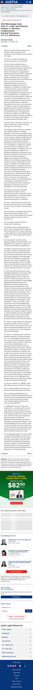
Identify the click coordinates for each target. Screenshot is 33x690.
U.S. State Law (7, 649)
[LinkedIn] (8, 666)
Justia (2, 5)
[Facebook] (13, 666)
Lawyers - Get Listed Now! (17, 616)
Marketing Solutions (9, 656)
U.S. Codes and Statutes (16, 5)
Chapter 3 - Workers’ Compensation (10, 10)
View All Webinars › (16, 571)
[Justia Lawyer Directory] (25, 666)
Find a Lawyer (6, 604)
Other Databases (7, 653)
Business (5, 637)
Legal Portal (16, 672)
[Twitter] (22, 666)
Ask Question (16, 597)
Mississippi (8, 460)
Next (29, 46)
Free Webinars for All (8, 536)
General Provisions (25, 10)
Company (16, 675)
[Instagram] (15, 666)
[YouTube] (11, 666)
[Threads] (18, 666)
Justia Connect (16, 669)
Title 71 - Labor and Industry (8, 8)
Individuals (5, 633)
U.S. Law (7, 5)
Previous (5, 46)
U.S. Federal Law (7, 645)
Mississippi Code (5, 7)
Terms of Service (16, 681)
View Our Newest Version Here (11, 20)
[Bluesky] (20, 666)
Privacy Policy (16, 684)
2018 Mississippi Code (16, 7)
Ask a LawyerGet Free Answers (7, 588)
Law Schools (6, 641)
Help (16, 678)
